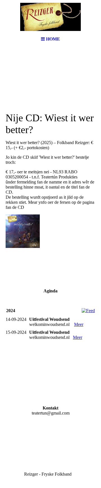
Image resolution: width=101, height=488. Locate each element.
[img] (50, 17)
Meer (78, 324)
